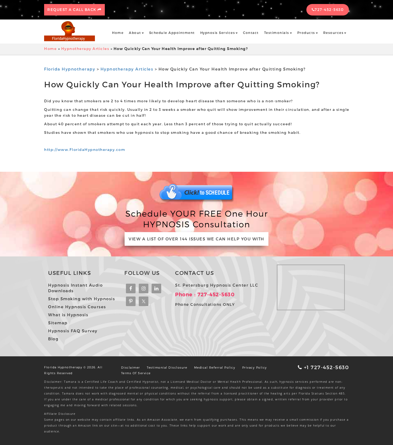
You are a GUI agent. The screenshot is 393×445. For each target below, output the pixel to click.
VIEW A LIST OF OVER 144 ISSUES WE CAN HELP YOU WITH (196, 238)
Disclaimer (130, 367)
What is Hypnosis (68, 314)
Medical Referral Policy (215, 367)
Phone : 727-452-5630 (204, 294)
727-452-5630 (329, 9)
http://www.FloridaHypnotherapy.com (84, 149)
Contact (251, 32)
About (135, 32)
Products (306, 32)
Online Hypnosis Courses (77, 306)
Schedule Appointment (172, 32)
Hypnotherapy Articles (85, 48)
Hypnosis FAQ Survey (73, 330)
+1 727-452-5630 (325, 367)
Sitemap (58, 322)
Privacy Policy (254, 367)
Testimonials (276, 32)
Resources (333, 32)
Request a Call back (72, 9)
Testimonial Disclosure (167, 367)
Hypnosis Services (217, 32)
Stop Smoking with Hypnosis (81, 298)
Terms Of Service (136, 373)
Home (118, 32)
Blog (53, 338)
